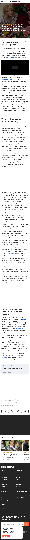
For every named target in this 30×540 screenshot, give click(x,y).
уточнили (12, 253)
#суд (18, 400)
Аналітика (4, 491)
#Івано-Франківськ (8, 403)
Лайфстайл (4, 486)
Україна (3, 472)
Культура (18, 486)
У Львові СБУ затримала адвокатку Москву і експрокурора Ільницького (11, 455)
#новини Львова (8, 400)
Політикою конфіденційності (8, 531)
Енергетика (4, 479)
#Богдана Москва (8, 405)
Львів (3, 470)
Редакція (18, 495)
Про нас (3, 495)
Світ (2, 482)
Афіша (3, 488)
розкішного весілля (8, 339)
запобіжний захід (7, 79)
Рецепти (4, 484)
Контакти (3, 497)
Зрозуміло (6, 536)
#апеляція (21, 403)
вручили (4, 357)
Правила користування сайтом (7, 503)
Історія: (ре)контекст (22, 491)
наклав (24, 319)
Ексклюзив (4, 475)
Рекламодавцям (20, 497)
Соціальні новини (21, 488)
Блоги (17, 479)
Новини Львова (10, 5)
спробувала (19, 328)
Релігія (18, 477)
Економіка (4, 477)
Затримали (5, 248)
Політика (18, 475)
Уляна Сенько (9, 34)
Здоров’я (18, 484)
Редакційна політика (21, 499)
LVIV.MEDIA (10, 57)
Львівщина (19, 470)
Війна (17, 472)
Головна (3, 5)
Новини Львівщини (7, 452)
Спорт (17, 482)
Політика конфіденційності (5, 500)
